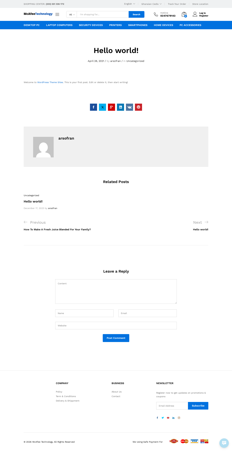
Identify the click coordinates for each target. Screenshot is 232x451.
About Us (117, 391)
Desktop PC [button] (32, 25)
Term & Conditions (66, 396)
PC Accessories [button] (190, 25)
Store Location (200, 4)
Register (203, 15)
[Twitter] (162, 418)
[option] (52, 202)
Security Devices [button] (91, 25)
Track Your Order (177, 4)
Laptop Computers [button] (59, 25)
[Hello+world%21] (102, 107)
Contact (116, 396)
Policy (59, 391)
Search (136, 14)
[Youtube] (168, 418)
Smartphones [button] (137, 25)
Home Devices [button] (163, 25)
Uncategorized (135, 60)
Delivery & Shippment (67, 400)
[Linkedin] (173, 418)
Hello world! (33, 201)
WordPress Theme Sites (50, 82)
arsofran (115, 60)
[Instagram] (179, 418)
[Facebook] (157, 418)
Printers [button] (115, 25)
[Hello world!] (93, 107)
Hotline (164, 13)
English (128, 4)
